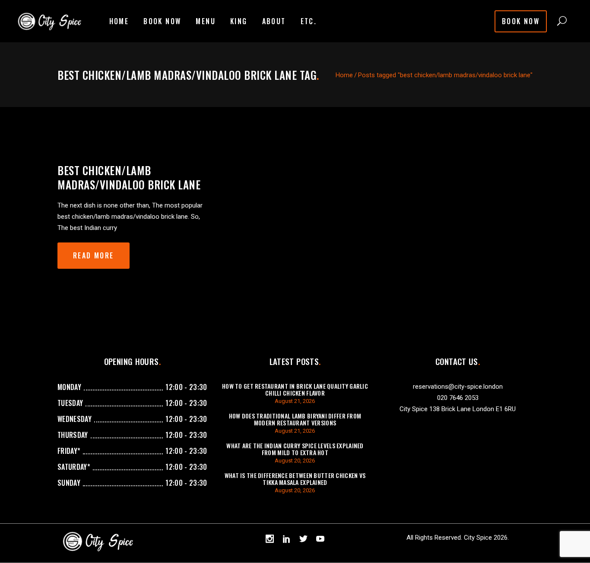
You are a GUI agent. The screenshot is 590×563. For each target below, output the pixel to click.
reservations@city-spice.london (458, 386)
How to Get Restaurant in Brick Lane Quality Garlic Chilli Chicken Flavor (295, 389)
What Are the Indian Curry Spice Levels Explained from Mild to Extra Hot (294, 449)
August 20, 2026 (295, 460)
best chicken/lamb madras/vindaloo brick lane (128, 177)
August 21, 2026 (295, 401)
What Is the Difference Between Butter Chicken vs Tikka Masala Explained (295, 479)
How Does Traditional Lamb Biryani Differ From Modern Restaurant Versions (295, 419)
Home (344, 75)
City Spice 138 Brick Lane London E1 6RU (458, 409)
